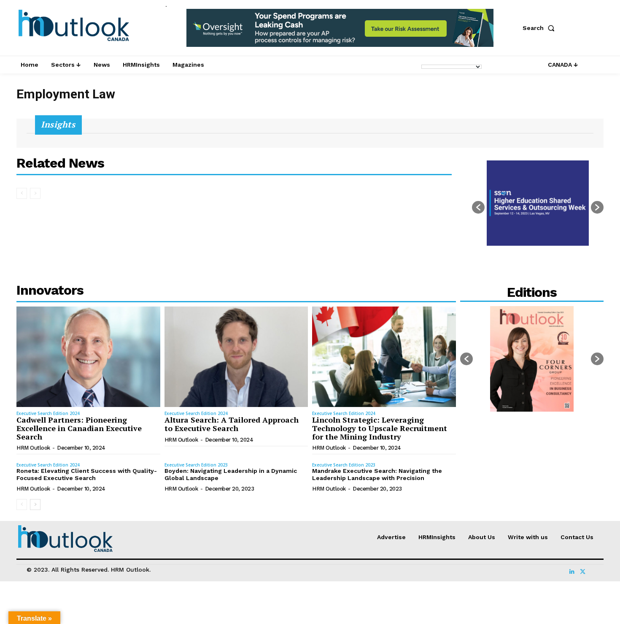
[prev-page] (21, 193)
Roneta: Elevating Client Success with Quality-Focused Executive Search (86, 474)
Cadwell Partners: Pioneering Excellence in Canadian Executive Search (79, 428)
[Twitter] (582, 569)
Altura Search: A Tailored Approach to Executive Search (231, 424)
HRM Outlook (33, 448)
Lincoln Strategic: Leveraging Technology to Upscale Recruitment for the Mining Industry (379, 428)
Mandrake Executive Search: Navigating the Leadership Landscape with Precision (377, 474)
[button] (540, 28)
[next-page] (35, 504)
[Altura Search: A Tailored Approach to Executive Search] (236, 357)
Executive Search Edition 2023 (196, 465)
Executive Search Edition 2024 (48, 413)
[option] (340, 32)
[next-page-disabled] (35, 193)
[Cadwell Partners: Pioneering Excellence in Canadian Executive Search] (88, 357)
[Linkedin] (572, 569)
